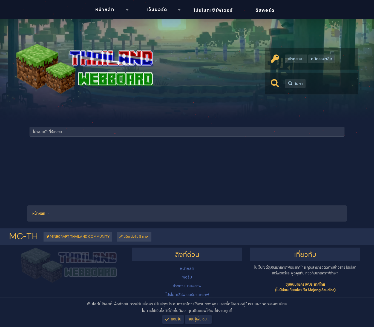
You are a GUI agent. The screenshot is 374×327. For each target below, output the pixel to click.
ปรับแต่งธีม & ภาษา (136, 236)
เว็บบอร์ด (156, 9)
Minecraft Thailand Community (79, 236)
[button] (127, 10)
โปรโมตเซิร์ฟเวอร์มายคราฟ (187, 294)
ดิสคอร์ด (265, 10)
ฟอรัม (187, 277)
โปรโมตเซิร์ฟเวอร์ (213, 10)
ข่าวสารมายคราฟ (187, 286)
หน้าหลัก (104, 9)
